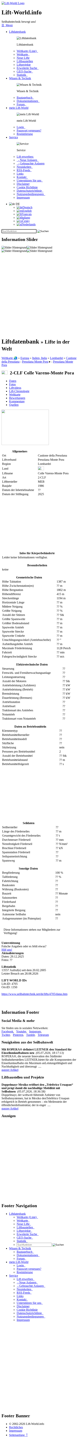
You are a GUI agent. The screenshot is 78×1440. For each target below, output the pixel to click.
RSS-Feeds (24, 170)
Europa (24, 358)
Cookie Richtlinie (27, 187)
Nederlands (29, 224)
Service (13, 137)
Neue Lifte (23, 57)
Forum (21, 104)
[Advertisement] (39, 295)
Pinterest (18, 1034)
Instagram (35, 1031)
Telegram (43, 1034)
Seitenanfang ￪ (18, 1435)
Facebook (7, 1031)
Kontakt (22, 177)
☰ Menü (7, 25)
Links (20, 173)
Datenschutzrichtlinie (30, 190)
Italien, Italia (39, 358)
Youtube (21, 1031)
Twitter (6, 1034)
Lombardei (56, 358)
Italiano (25, 217)
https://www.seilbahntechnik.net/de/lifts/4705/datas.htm (34, 994)
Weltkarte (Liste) (27, 51)
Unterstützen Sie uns (30, 180)
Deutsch (27, 207)
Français (27, 214)
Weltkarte (23, 54)
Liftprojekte (24, 64)
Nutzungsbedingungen (31, 194)
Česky (26, 221)
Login (21, 127)
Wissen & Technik (20, 78)
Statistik (22, 74)
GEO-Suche (25, 71)
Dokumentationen (28, 101)
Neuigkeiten (25, 166)
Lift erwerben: (25, 156)
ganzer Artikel (10, 1069)
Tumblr (30, 1034)
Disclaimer (23, 183)
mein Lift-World (18, 107)
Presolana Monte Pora (35, 361)
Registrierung (25, 134)
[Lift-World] (13, 3)
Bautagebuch (25, 97)
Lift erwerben (25, 1279)
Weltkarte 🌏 (9, 358)
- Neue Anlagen (28, 160)
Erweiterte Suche (28, 68)
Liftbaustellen (25, 61)
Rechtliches (16, 1427)
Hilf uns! (7, 949)
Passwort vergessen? (29, 130)
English (27, 210)
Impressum (23, 197)
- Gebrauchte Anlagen (30, 163)
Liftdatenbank (17, 31)
